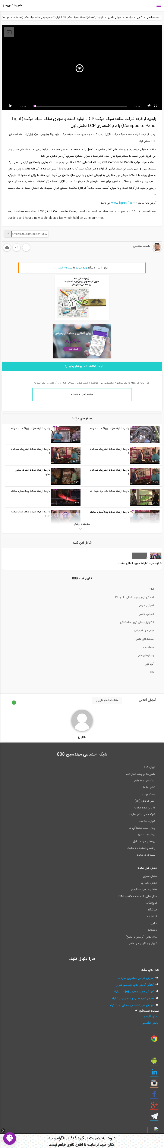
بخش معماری (149, 883)
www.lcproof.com (123, 203)
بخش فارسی (151, 1016)
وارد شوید (81, 267)
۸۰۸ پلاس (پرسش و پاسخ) (141, 937)
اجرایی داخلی (114, 17)
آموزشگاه (151, 903)
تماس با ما (149, 787)
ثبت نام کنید (65, 267)
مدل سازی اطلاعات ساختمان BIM (138, 896)
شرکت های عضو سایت (142, 814)
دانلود (7, 247)
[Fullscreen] (155, 106)
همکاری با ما (148, 794)
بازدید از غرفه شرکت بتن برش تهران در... (108, 491)
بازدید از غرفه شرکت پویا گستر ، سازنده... (108, 428)
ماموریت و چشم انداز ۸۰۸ (140, 774)
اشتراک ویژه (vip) (145, 801)
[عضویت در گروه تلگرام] (154, 1117)
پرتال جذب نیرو (146, 834)
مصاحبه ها (148, 647)
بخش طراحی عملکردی (144, 889)
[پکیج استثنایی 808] (82, 320)
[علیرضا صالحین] (144, 251)
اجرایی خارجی (146, 605)
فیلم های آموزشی (144, 630)
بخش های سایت (147, 868)
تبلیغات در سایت (145, 855)
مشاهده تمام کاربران (107, 700)
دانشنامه (152, 930)
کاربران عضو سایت (144, 807)
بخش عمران (150, 876)
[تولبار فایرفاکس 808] (154, 1051)
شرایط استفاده (147, 821)
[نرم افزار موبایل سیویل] (154, 1062)
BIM (151, 589)
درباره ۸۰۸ (149, 767)
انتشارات (152, 916)
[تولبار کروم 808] (154, 1040)
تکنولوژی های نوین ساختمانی (137, 622)
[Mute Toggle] (149, 106)
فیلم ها (129, 17)
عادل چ (82, 737)
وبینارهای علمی (145, 655)
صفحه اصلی (152, 17)
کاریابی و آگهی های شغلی (142, 943)
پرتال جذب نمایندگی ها (142, 828)
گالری (139, 17)
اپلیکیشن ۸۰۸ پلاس (144, 780)
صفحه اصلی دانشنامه (82, 394)
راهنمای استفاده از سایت (141, 848)
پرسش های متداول (144, 841)
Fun (151, 672)
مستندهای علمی (144, 639)
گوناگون (149, 664)
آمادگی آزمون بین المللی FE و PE (134, 597)
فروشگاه (152, 909)
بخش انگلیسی (150, 1023)
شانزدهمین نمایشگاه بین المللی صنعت (140, 563)
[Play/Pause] (11, 106)
